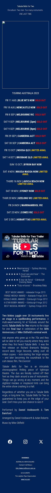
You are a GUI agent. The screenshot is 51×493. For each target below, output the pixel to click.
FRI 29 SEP (10, 135)
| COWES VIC (26, 212)
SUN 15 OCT (16, 164)
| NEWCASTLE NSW (25, 107)
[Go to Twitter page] (41, 442)
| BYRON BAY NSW (32, 164)
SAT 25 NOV (13, 212)
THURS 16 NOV (14, 181)
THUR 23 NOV (9, 198)
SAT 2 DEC (9, 219)
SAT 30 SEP (11, 143)
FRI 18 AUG (9, 107)
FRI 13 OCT (10, 150)
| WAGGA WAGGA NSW (26, 171)
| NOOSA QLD (23, 150)
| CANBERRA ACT (25, 135)
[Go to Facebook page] (10, 442)
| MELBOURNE (22, 121)
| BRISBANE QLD (23, 157)
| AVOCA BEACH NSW (33, 181)
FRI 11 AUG (11, 100)
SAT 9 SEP (9, 121)
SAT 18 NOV (12, 190)
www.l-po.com (25, 479)
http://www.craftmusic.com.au (25, 468)
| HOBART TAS (22, 219)
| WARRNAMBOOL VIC (31, 205)
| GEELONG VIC (24, 198)
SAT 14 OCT (9, 157)
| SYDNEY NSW (26, 190)
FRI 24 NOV (14, 205)
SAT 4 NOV (9, 171)
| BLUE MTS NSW (25, 100)
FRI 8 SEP (10, 114)
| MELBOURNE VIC (24, 114)
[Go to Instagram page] (25, 442)
